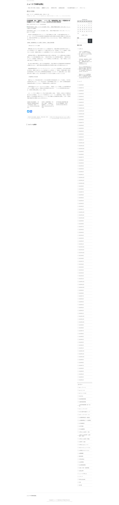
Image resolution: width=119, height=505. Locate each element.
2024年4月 (81, 165)
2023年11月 (81, 180)
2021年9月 (81, 255)
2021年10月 (81, 252)
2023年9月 (81, 186)
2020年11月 (81, 284)
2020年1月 (81, 313)
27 (84, 31)
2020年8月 (81, 293)
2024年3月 (81, 168)
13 (84, 27)
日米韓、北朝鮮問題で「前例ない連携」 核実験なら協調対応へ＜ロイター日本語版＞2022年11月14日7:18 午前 (48, 104)
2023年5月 (81, 197)
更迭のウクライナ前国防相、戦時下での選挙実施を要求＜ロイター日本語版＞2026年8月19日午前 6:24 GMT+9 (85, 76)
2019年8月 (81, 327)
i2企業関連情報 (82, 464)
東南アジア (45, 14)
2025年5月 (81, 128)
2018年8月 (81, 362)
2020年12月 (81, 281)
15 (89, 27)
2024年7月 (81, 157)
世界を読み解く (82, 479)
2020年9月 (81, 290)
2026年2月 (81, 102)
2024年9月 (81, 151)
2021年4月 (81, 270)
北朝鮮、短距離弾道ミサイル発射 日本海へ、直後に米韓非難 (40, 42)
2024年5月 (81, 163)
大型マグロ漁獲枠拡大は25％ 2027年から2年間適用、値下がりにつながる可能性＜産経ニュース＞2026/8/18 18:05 (85, 54)
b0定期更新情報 (82, 399)
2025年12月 (81, 108)
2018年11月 (81, 353)
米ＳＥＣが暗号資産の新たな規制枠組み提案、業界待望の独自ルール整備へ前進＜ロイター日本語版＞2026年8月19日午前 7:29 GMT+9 (85, 69)
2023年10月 (81, 183)
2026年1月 (81, 105)
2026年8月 (81, 84)
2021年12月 (81, 246)
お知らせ (81, 48)
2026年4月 (81, 96)
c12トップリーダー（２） (84, 414)
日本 (48, 14)
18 (80, 29)
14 (86, 27)
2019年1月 (81, 348)
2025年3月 (81, 134)
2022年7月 (81, 226)
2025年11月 (81, 110)
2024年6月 (81, 160)
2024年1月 (81, 174)
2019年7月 (81, 330)
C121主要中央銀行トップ (84, 411)
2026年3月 (81, 99)
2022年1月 (81, 244)
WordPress (53, 501)
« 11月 (83, 35)
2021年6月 (81, 264)
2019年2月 (81, 345)
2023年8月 (81, 189)
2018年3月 (81, 377)
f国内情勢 (81, 456)
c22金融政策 (81, 423)
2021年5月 (81, 267)
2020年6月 (81, 298)
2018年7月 (81, 365)
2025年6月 (81, 125)
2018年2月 (81, 379)
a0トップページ (82, 387)
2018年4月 (81, 374)
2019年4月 (81, 339)
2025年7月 (81, 122)
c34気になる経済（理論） (84, 438)
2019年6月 (81, 333)
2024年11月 (81, 145)
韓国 (45, 24)
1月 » (86, 35)
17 (78, 29)
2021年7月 (81, 261)
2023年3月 (81, 203)
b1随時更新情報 (82, 401)
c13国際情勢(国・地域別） (38, 14)
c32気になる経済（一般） (84, 432)
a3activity (81, 396)
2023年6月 (81, 194)
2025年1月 (81, 139)
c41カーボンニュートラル (84, 447)
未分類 (80, 485)
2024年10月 (81, 148)
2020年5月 (81, 301)
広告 (80, 482)
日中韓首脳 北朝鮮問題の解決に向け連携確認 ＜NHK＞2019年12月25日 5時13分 (62, 103)
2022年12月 (81, 212)
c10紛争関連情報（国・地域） (84, 405)
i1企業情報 (81, 462)
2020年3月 (81, 307)
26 (82, 31)
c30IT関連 (81, 426)
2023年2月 (81, 206)
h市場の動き (81, 459)
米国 (43, 24)
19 (82, 29)
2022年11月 (81, 215)
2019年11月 (81, 319)
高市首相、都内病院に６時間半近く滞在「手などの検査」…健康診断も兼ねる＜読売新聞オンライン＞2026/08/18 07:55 (85, 61)
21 (86, 29)
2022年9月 (81, 220)
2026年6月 (81, 90)
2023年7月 (81, 192)
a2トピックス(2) (82, 393)
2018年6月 (81, 368)
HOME (28, 14)
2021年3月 (81, 272)
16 (91, 27)
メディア (81, 476)
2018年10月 (81, 356)
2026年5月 (81, 93)
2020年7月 (81, 296)
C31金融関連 (82, 429)
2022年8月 (81, 223)
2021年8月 (81, 258)
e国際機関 (81, 453)
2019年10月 (81, 322)
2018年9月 (81, 359)
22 (89, 29)
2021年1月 (81, 278)
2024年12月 (81, 142)
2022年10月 (81, 218)
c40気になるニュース (83, 444)
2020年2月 (81, 310)
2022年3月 (81, 238)
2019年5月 (81, 336)
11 (80, 27)
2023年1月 (81, 209)
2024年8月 (81, 154)
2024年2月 (81, 171)
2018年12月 (81, 351)
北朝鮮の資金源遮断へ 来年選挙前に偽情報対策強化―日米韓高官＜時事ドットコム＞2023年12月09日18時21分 (33, 104)
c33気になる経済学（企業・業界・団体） (85, 435)
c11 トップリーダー (83, 408)
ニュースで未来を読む (35, 4)
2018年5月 (81, 371)
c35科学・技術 (82, 441)
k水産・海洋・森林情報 (84, 467)
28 (86, 31)
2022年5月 (81, 232)
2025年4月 (81, 131)
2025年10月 (81, 113)
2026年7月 (81, 87)
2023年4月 (81, 200)
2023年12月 (81, 177)
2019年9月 (81, 325)
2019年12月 (81, 316)
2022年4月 (81, 235)
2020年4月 (81, 304)
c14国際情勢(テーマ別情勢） (85, 420)
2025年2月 (81, 137)
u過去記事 (81, 470)
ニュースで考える (83, 473)
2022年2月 (81, 241)
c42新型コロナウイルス (84, 450)
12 (82, 27)
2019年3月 (81, 342)
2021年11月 (81, 249)
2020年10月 (81, 287)
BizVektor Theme (59, 501)
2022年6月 (81, 229)
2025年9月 (81, 116)
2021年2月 (81, 275)
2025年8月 (81, 119)
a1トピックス (82, 390)
